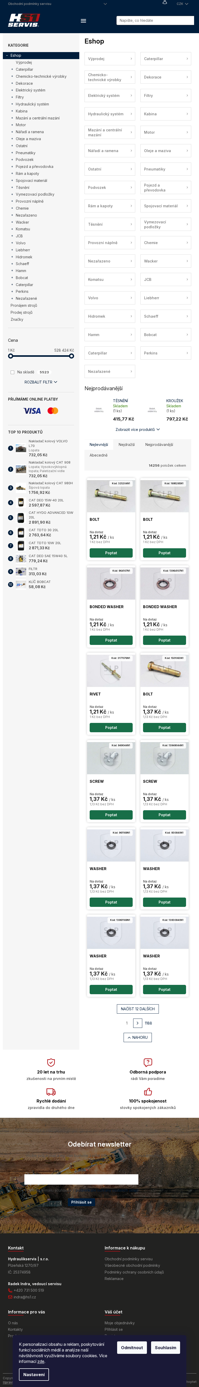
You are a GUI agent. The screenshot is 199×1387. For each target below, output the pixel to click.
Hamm (21, 270)
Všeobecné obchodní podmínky (132, 1265)
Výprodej (24, 62)
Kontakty (15, 1329)
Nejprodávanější (159, 444)
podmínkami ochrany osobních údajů (107, 1190)
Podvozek (25, 159)
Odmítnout (132, 1347)
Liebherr (23, 250)
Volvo (21, 243)
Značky (17, 319)
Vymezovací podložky (35, 194)
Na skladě (33, 372)
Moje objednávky (120, 1323)
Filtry (20, 97)
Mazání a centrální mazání (38, 118)
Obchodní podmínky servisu (29, 4)
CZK (180, 4)
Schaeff (22, 263)
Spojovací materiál (31, 180)
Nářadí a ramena (30, 132)
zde (40, 1361)
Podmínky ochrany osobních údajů (134, 1272)
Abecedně (99, 455)
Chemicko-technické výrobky (41, 76)
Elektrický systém (30, 90)
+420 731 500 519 (29, 1290)
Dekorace (24, 83)
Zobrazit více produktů (135, 429)
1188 (148, 1023)
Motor (21, 125)
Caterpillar (24, 69)
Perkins (22, 291)
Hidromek (24, 257)
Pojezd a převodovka (34, 166)
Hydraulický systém (32, 104)
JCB (19, 236)
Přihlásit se (81, 1202)
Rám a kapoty (27, 173)
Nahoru (140, 1037)
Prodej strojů (21, 312)
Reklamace (114, 1278)
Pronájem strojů (24, 305)
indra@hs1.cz (25, 1297)
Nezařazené (26, 298)
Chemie (22, 208)
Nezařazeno (26, 215)
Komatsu (23, 229)
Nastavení (34, 1374)
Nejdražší (127, 444)
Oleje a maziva (28, 139)
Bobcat (22, 277)
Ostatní (21, 146)
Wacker (22, 222)
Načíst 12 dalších (138, 1009)
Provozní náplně (30, 201)
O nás (13, 1323)
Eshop (16, 55)
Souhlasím (165, 1347)
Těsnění (22, 187)
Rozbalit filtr (38, 382)
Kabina (21, 111)
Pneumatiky (25, 153)
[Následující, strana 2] (138, 1023)
